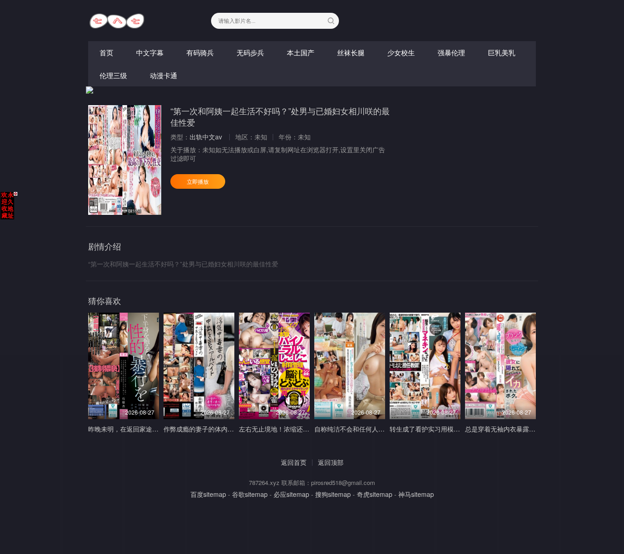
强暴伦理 (451, 52)
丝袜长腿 (351, 52)
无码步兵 (250, 52)
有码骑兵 (200, 52)
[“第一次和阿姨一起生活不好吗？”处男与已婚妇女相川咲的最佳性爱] (124, 160)
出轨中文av (206, 136)
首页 (106, 52)
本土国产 (300, 52)
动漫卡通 (163, 75)
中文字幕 (150, 52)
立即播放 (198, 181)
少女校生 (401, 52)
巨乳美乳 (501, 52)
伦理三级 (113, 75)
